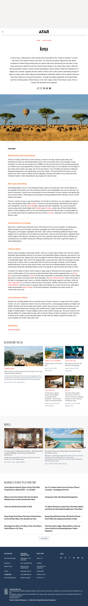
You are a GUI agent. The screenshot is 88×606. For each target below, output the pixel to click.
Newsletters (8, 566)
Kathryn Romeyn (62, 463)
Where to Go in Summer (52, 360)
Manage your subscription (25, 567)
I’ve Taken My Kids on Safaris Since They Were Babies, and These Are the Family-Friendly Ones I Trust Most (64, 507)
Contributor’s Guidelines (41, 567)
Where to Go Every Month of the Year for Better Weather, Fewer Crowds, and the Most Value (21, 498)
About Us (39, 558)
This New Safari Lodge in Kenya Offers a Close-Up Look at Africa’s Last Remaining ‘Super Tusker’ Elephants (62, 528)
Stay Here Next (50, 390)
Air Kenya (48, 208)
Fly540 (51, 213)
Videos (6, 571)
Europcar (34, 203)
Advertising (40, 571)
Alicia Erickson (21, 382)
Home (38, 40)
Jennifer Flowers (69, 406)
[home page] (44, 31)
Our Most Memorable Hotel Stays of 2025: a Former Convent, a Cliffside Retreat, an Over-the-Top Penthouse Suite (74, 396)
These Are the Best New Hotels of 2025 (18, 506)
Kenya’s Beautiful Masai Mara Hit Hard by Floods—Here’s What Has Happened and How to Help (63, 517)
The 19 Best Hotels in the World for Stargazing (73, 364)
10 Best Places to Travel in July (53, 364)
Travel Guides (46, 40)
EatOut (32, 275)
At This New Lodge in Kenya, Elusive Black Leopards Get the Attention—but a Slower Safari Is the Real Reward (53, 396)
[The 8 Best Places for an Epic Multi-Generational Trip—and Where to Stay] (64, 438)
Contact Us (40, 577)
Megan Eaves (68, 370)
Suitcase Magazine (9, 577)
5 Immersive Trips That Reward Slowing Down (61, 497)
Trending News (9, 368)
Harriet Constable (14, 330)
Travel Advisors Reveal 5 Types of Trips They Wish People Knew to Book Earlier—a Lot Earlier (22, 488)
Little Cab (30, 206)
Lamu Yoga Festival (15, 282)
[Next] (85, 447)
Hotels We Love (70, 360)
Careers (39, 563)
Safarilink (38, 208)
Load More (44, 538)
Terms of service (26, 577)
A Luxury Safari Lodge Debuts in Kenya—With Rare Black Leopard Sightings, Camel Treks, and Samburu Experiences (23, 453)
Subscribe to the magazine (26, 559)
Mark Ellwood (48, 370)
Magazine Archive (26, 571)
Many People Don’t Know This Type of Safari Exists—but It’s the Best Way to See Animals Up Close (23, 517)
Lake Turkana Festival (56, 278)
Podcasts (7, 563)
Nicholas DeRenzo (49, 406)
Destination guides (10, 558)
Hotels (67, 390)
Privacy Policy (41, 574)
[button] (17, 600)
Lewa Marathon (13, 285)
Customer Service (26, 574)
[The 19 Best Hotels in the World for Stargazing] (74, 352)
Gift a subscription (26, 563)
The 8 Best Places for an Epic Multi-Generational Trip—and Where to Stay (63, 452)
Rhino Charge (27, 287)
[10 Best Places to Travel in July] (54, 352)
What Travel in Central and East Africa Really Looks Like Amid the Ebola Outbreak (23, 372)
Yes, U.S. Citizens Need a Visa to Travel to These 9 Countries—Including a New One (62, 488)
